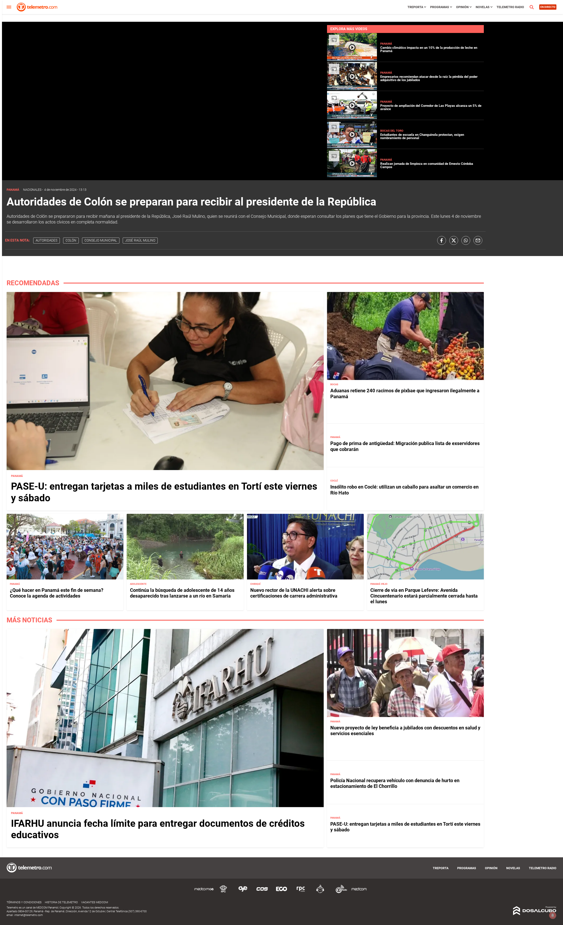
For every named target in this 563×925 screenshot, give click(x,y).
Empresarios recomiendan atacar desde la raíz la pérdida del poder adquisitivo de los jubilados (428, 78)
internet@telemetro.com (28, 915)
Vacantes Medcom (94, 902)
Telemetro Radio (510, 7)
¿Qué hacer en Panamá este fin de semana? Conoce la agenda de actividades (56, 593)
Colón (71, 240)
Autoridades (46, 240)
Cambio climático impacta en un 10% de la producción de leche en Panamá (428, 49)
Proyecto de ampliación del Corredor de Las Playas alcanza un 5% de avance (430, 107)
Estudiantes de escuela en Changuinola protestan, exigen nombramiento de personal (422, 136)
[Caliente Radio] (320, 892)
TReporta (415, 7)
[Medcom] (359, 892)
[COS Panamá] (262, 892)
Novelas (483, 7)
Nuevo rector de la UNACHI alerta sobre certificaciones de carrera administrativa (293, 593)
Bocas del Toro (391, 130)
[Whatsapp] (466, 240)
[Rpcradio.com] (301, 892)
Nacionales (32, 189)
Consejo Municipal (100, 240)
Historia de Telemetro (61, 902)
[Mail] (478, 240)
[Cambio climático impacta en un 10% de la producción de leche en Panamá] (352, 60)
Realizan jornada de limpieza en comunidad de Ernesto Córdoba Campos (426, 165)
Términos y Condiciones (24, 902)
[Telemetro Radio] (339, 892)
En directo (547, 7)
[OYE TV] (242, 892)
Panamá (386, 43)
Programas (439, 7)
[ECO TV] (281, 892)
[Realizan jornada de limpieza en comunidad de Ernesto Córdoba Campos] (352, 176)
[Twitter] (453, 240)
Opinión (462, 7)
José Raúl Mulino (140, 240)
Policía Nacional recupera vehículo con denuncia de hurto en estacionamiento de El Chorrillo (394, 783)
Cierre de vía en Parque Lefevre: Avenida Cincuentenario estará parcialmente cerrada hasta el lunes (424, 596)
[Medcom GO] (204, 892)
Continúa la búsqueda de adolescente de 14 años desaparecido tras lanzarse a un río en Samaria (182, 593)
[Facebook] (441, 240)
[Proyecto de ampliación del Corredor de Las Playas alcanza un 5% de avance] (352, 118)
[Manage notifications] (552, 915)
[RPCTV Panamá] (223, 892)
